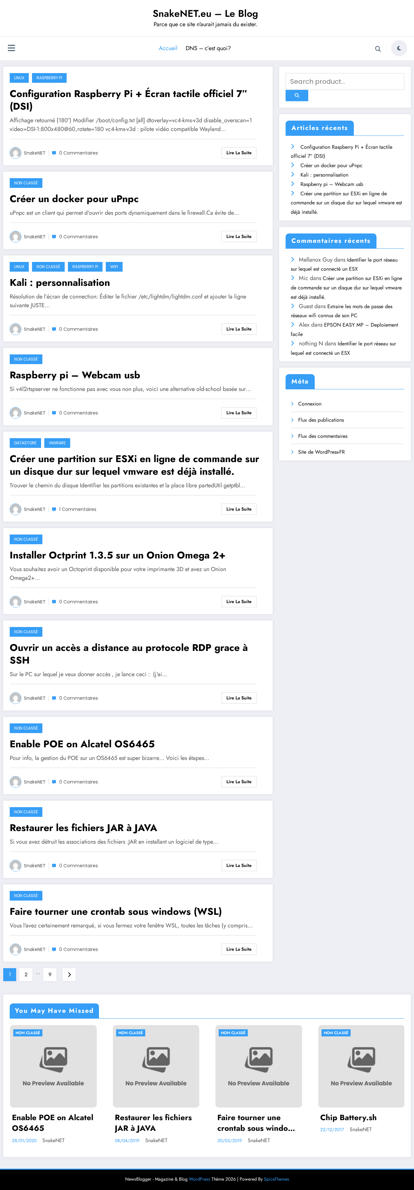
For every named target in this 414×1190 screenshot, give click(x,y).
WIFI (114, 266)
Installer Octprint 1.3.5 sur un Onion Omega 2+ (117, 555)
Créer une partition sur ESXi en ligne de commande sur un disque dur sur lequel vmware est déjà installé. (134, 465)
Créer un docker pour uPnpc (74, 198)
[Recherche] (378, 49)
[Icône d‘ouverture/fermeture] (11, 49)
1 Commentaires (77, 509)
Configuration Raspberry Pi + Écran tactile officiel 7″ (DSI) (128, 100)
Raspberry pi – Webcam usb (75, 375)
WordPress (199, 1179)
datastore (25, 443)
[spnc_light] (399, 48)
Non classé (26, 183)
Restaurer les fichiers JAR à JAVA (83, 827)
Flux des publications (321, 420)
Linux (19, 78)
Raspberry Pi (49, 78)
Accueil (168, 48)
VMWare (57, 443)
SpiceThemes (276, 1179)
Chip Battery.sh (286, 1117)
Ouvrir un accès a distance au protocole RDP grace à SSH (129, 653)
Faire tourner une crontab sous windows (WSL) (116, 911)
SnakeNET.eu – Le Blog (205, 13)
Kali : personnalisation (60, 282)
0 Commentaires (78, 153)
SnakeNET (35, 153)
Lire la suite (239, 152)
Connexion (309, 403)
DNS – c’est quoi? (208, 48)
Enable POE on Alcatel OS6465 (82, 744)
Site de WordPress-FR (321, 452)
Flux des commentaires (322, 436)
